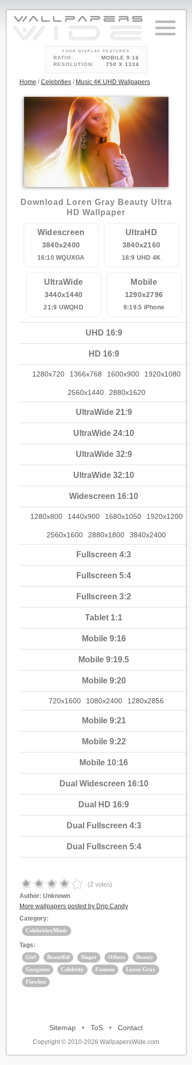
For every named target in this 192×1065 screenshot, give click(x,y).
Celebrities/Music (47, 930)
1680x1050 (123, 516)
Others (116, 957)
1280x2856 (145, 701)
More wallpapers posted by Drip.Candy (73, 906)
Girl (31, 957)
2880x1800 (106, 535)
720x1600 (65, 701)
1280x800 (46, 516)
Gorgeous (38, 969)
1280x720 (48, 374)
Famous (105, 969)
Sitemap (62, 1028)
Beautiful (58, 957)
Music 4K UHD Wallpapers (113, 82)
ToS (97, 1028)
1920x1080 (162, 374)
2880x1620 (127, 392)
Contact (130, 1028)
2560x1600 (65, 535)
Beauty (145, 957)
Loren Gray (141, 969)
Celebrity (72, 969)
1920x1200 (164, 516)
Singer (89, 957)
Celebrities (56, 82)
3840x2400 (148, 535)
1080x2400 (104, 701)
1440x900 (84, 516)
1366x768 (86, 374)
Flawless (36, 981)
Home (27, 82)
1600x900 (123, 374)
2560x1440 (86, 392)
